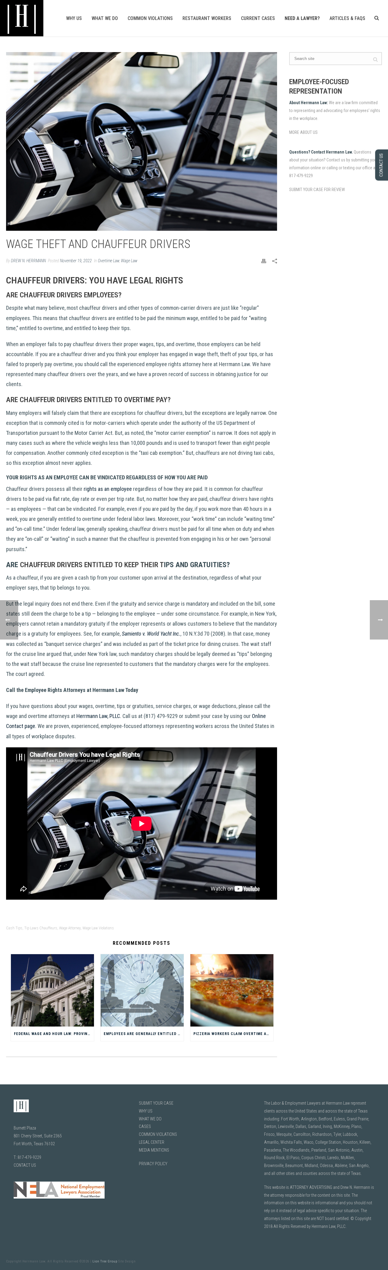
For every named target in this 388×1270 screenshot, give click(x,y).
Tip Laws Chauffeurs (40, 928)
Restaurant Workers (206, 18)
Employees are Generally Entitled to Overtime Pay (144, 1034)
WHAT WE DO (150, 1118)
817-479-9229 (29, 1157)
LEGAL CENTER (151, 1142)
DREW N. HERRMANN (28, 260)
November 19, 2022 (76, 260)
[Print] (263, 260)
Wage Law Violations (98, 928)
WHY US (145, 1111)
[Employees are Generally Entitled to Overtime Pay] (142, 990)
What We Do (105, 18)
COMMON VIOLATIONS (158, 1134)
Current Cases (258, 18)
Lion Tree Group (104, 1261)
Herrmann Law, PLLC (98, 716)
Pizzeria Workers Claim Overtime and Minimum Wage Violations (233, 1034)
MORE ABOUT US (303, 132)
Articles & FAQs (347, 18)
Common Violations (150, 18)
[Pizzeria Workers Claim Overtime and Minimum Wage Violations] (231, 990)
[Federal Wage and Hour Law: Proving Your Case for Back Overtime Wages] (52, 990)
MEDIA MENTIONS (154, 1150)
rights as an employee (108, 489)
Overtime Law (108, 260)
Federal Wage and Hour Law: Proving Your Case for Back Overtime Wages (54, 1034)
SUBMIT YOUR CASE (156, 1103)
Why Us (74, 18)
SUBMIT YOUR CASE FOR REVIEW (317, 189)
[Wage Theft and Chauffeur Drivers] (141, 141)
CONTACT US (25, 1165)
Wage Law (129, 260)
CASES (145, 1126)
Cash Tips (14, 928)
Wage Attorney (70, 928)
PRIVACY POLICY (153, 1163)
